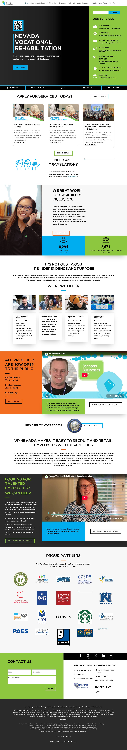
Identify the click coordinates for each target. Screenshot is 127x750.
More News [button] (63, 153)
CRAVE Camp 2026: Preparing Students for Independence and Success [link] (98, 127)
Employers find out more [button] (105, 531)
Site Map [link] (68, 736)
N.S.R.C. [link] (94, 3)
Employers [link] (62, 3)
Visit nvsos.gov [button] (92, 425)
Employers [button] (104, 33)
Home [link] (27, 3)
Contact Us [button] (13, 401)
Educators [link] (86, 3)
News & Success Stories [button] (110, 68)
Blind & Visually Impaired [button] (106, 58)
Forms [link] (105, 3)
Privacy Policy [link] (68, 731)
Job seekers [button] (104, 25)
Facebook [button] (80, 658)
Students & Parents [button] (108, 40)
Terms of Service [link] (78, 731)
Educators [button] (104, 48)
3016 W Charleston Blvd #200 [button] (106, 671)
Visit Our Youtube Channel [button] (105, 404)
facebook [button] (13, 87)
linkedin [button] (90, 87)
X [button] (64, 87)
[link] (7, 5)
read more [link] (20, 142)
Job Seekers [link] (53, 3)
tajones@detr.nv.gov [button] (84, 678)
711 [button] (98, 692)
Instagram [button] (88, 658)
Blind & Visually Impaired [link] (39, 3)
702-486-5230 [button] (102, 676)
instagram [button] (39, 87)
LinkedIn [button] (103, 658)
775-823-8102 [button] (80, 674)
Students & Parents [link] (74, 3)
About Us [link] (112, 3)
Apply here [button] (20, 67)
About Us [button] (103, 75)
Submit (50, 689)
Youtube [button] (111, 658)
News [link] (100, 3)
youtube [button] (115, 87)
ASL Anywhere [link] (72, 176)
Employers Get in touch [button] (20, 541)
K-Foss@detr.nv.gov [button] (105, 680)
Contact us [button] (61, 233)
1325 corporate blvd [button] (83, 670)
